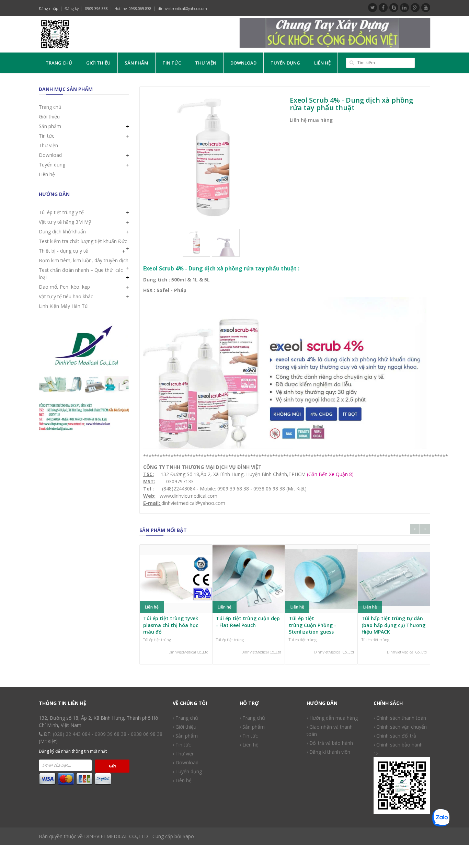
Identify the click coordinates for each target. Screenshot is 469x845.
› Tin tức (249, 735)
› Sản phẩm (185, 735)
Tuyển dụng (285, 63)
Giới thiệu (98, 63)
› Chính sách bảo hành (398, 744)
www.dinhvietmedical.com (188, 496)
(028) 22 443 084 (71, 734)
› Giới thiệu (184, 727)
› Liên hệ (182, 780)
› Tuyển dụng (187, 771)
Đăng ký (72, 8)
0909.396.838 (96, 8)
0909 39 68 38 (110, 734)
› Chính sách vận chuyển (400, 727)
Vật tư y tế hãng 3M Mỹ (65, 222)
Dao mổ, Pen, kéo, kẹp (64, 286)
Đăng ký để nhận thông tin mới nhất (73, 751)
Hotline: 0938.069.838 (132, 8)
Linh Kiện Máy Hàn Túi (64, 306)
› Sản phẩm (252, 727)
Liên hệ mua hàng (311, 120)
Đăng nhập (48, 8)
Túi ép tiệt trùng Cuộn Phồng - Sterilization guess (312, 625)
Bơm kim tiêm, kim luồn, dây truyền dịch (83, 260)
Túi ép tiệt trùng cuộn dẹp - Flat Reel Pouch (248, 621)
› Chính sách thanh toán (400, 718)
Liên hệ (322, 63)
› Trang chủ (185, 718)
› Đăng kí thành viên (328, 752)
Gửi (112, 765)
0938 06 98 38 (146, 734)
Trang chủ (59, 63)
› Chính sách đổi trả (395, 735)
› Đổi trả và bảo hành (330, 743)
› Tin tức (182, 744)
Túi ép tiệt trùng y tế (61, 212)
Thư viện (205, 63)
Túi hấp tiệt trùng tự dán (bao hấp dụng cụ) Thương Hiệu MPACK (393, 625)
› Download (185, 762)
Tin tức (171, 63)
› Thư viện (184, 753)
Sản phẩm (136, 63)
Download (243, 63)
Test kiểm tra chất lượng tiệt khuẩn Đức (83, 241)
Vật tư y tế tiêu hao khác (66, 296)
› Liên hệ (249, 744)
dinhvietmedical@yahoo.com (182, 8)
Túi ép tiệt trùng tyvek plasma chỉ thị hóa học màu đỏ (170, 625)
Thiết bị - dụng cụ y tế (63, 250)
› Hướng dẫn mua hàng (332, 718)
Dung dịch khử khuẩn (62, 231)
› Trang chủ (252, 718)
